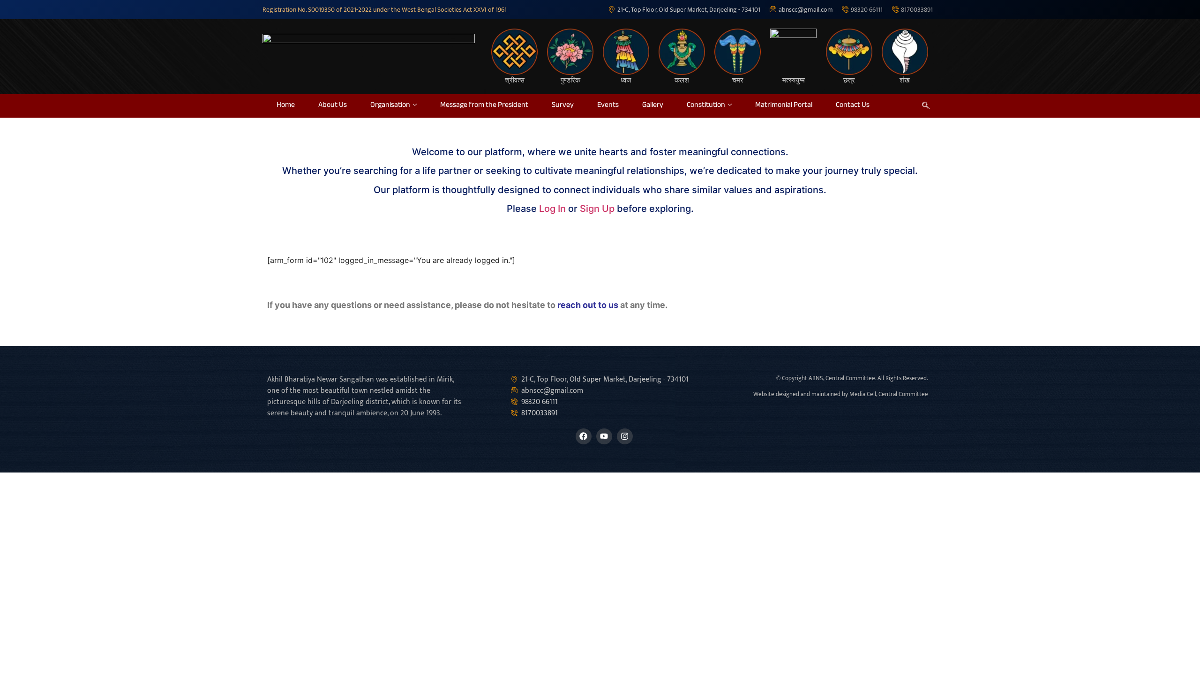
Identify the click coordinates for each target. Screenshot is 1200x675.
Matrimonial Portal (783, 105)
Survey (563, 105)
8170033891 (917, 10)
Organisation (390, 105)
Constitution (706, 105)
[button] (925, 106)
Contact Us (853, 105)
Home (286, 105)
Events (608, 105)
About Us (332, 105)
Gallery (652, 105)
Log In (552, 208)
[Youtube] (604, 436)
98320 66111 (867, 10)
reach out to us (587, 305)
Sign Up (597, 208)
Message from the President (484, 105)
